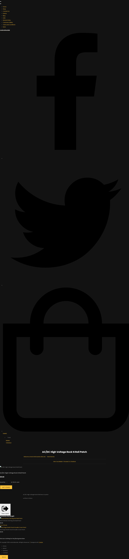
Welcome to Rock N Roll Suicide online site (35, 456)
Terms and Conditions (9, 24)
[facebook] (66, 158)
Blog (4, 15)
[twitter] (66, 285)
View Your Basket (58, 461)
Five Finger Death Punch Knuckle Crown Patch (12, 529)
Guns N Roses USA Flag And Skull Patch (10, 520)
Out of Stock (3, 525)
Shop (4, 9)
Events (5, 13)
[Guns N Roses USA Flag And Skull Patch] (11, 518)
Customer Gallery (8, 22)
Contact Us (6, 11)
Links (4, 18)
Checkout (8, 442)
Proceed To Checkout (70, 461)
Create (41, 542)
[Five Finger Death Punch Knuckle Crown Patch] (13, 527)
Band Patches (50, 456)
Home (4, 6)
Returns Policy (7, 20)
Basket (8, 440)
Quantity (2, 482)
